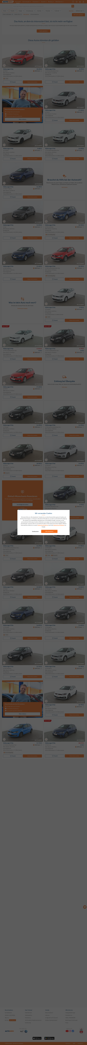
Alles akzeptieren (49, 531)
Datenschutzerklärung (43, 525)
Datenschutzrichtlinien (58, 525)
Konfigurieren (35, 531)
